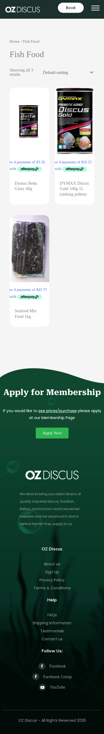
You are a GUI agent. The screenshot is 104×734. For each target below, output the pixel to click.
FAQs (52, 615)
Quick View (29, 172)
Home (15, 41)
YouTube (57, 687)
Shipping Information (52, 623)
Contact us (52, 639)
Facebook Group (57, 676)
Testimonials (52, 631)
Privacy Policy (52, 580)
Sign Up (52, 572)
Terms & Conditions (52, 588)
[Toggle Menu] (95, 7)
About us (52, 564)
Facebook (57, 666)
